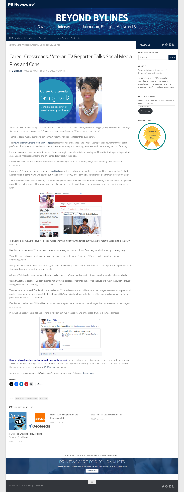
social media (43, 398)
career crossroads (31, 398)
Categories (43, 38)
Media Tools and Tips (50, 45)
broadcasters (20, 398)
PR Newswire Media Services (21, 38)
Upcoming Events (60, 38)
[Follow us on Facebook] (166, 44)
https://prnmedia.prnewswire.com (160, 87)
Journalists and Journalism (23, 45)
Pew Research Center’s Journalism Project (33, 142)
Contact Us (75, 38)
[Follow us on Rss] (173, 44)
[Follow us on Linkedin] (170, 44)
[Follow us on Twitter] (163, 44)
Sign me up (145, 111)
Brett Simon (17, 71)
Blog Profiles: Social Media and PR (106, 414)
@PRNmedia (50, 367)
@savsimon (88, 373)
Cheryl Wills (54, 171)
